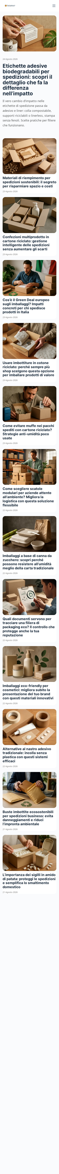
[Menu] (53, 5)
